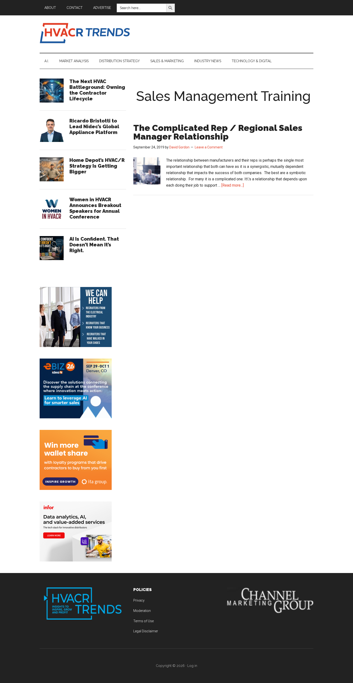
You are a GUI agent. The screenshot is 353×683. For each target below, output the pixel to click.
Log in (192, 666)
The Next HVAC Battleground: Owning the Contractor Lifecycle (97, 90)
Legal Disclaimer (145, 631)
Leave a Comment (209, 147)
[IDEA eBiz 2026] (76, 417)
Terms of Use (143, 621)
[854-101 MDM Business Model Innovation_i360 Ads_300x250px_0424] (76, 560)
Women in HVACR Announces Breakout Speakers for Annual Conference (95, 208)
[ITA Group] (76, 488)
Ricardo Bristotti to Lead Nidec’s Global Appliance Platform (94, 126)
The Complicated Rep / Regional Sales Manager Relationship (217, 132)
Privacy (139, 600)
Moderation (142, 611)
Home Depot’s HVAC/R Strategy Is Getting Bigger (97, 166)
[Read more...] (232, 185)
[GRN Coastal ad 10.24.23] (76, 345)
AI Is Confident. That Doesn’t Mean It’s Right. (94, 244)
